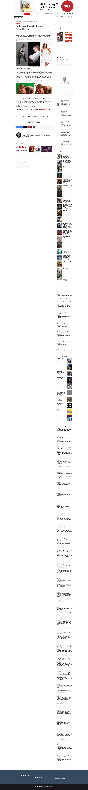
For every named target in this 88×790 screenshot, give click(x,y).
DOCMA (50, 786)
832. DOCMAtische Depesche (39, 777)
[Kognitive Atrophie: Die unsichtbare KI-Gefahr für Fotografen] (59, 245)
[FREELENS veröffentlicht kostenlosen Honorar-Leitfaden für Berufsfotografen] (69, 361)
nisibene (62, 138)
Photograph (63, 108)
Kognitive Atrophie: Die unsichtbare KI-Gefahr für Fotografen (67, 243)
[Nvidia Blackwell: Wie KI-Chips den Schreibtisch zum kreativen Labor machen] (59, 163)
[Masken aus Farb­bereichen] (69, 367)
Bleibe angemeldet (60, 57)
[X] (24, 138)
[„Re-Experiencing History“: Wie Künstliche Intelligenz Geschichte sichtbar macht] (59, 213)
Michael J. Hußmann (64, 103)
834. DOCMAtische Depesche (39, 774)
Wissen (65, 16)
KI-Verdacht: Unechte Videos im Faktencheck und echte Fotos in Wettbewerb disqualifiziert (34, 153)
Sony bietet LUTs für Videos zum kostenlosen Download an (61, 398)
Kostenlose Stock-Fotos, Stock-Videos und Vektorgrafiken (61, 417)
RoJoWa (62, 124)
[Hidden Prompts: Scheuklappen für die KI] (59, 169)
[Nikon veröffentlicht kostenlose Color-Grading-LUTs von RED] (69, 386)
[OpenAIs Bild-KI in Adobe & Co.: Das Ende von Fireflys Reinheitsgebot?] (59, 175)
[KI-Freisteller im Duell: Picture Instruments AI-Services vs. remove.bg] (21, 149)
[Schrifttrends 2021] (69, 405)
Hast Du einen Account (64, 67)
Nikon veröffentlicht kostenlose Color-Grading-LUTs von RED (61, 384)
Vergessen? (69, 54)
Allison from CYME (64, 134)
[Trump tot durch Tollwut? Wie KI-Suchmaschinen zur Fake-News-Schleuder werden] (59, 181)
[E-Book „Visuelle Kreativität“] (69, 412)
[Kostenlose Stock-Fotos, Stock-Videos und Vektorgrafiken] (69, 418)
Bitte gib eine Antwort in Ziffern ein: (63, 59)
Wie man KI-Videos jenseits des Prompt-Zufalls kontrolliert (66, 269)
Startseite (18, 21)
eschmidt (62, 143)
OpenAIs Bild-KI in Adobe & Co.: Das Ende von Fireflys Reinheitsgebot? (67, 174)
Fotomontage (31, 122)
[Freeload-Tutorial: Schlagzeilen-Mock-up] (69, 373)
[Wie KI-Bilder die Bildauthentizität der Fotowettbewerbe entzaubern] (59, 194)
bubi (61, 97)
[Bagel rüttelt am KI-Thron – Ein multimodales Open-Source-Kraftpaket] (59, 188)
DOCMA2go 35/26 (38, 779)
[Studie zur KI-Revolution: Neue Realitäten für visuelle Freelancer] (59, 251)
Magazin (21, 21)
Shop (57, 16)
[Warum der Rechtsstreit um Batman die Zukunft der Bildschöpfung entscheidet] (59, 257)
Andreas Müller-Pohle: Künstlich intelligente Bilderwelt (67, 218)
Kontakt (55, 776)
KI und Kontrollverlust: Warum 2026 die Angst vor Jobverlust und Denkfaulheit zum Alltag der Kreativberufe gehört (67, 225)
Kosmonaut (62, 114)
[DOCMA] (19, 17)
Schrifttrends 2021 (60, 403)
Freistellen (38, 122)
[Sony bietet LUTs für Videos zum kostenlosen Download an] (69, 399)
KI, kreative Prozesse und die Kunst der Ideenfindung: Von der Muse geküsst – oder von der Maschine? (67, 277)
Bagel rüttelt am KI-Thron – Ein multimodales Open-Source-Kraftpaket (67, 186)
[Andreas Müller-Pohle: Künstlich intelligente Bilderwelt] (59, 219)
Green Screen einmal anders (46, 152)
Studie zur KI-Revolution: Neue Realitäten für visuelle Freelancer (67, 250)
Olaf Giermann (19, 31)
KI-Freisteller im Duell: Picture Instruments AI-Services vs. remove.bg (21, 153)
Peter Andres (63, 118)
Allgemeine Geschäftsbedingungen (59, 778)
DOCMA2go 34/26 (38, 780)
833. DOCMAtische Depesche (39, 775)
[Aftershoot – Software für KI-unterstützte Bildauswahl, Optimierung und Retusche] (59, 207)
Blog (61, 16)
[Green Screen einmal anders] (46, 149)
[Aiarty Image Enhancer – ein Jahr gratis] (59, 239)
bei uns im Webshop (43, 109)
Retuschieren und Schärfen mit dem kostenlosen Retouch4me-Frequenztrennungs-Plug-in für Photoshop (61, 392)
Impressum (56, 780)
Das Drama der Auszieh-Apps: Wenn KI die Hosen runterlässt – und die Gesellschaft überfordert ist (67, 263)
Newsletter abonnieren (58, 774)
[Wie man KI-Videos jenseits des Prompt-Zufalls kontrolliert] (59, 271)
